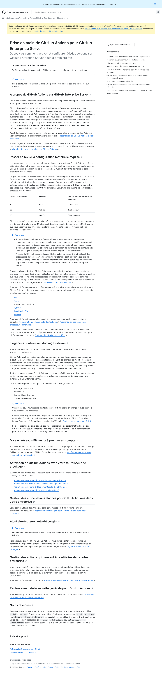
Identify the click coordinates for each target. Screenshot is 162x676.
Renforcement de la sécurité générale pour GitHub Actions (50, 588)
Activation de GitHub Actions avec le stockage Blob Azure (40, 480)
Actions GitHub (35, 18)
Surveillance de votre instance (57, 282)
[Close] (155, 3)
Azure (16, 301)
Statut (50, 667)
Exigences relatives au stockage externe (38, 343)
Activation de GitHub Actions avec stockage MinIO (36, 490)
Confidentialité (40, 667)
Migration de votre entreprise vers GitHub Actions (34, 149)
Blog (79, 667)
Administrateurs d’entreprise (16, 18)
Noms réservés (20, 605)
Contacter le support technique (24, 652)
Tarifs (57, 667)
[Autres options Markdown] (133, 45)
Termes (30, 667)
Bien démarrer (49, 18)
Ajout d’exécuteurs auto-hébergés (33, 521)
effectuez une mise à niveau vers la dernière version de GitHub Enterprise (113, 29)
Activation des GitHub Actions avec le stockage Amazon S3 (41, 483)
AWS (16, 297)
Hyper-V (17, 307)
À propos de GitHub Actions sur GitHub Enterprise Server (49, 94)
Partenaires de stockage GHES (77, 421)
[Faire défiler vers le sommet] (156, 670)
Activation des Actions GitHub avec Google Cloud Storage (40, 487)
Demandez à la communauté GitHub (26, 649)
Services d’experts (68, 667)
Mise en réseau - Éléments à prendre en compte (42, 440)
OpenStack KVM (21, 311)
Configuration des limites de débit (50, 335)
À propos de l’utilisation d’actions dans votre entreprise (68, 580)
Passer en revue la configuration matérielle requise (45, 157)
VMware (17, 314)
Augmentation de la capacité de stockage (38, 322)
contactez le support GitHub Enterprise (47, 31)
